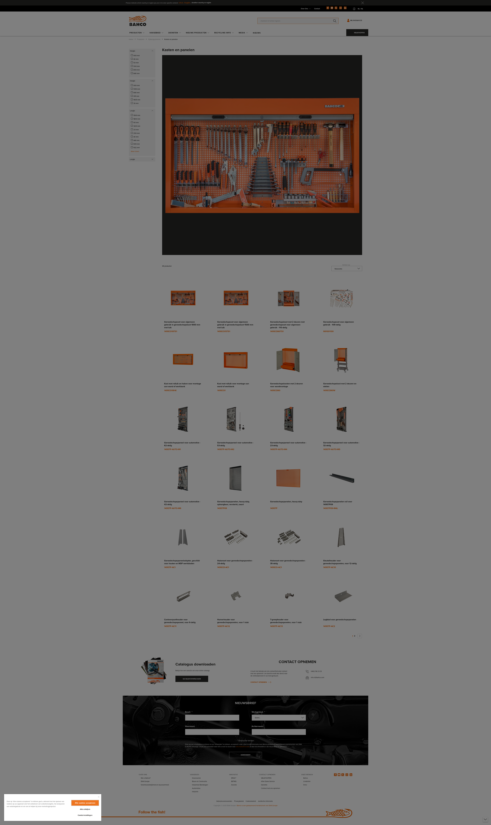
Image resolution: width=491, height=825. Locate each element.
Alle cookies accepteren (85, 802)
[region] (52, 807)
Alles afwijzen (85, 809)
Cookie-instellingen (85, 815)
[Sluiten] (98, 797)
